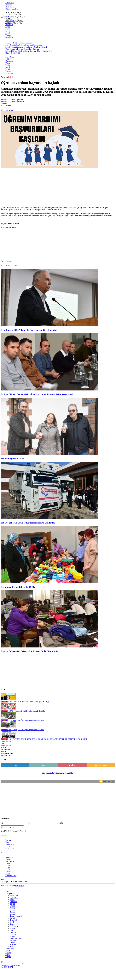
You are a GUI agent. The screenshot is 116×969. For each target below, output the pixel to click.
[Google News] (7, 110)
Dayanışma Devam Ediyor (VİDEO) (18, 587)
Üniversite (9, 25)
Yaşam (7, 27)
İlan (30, 49)
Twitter (15, 43)
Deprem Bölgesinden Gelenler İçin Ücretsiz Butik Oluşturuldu (29, 651)
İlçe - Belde (9, 21)
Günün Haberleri (11, 9)
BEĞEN (4, 743)
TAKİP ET (5, 747)
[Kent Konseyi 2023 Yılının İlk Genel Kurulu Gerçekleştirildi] (49, 326)
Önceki (3, 261)
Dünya (38, 51)
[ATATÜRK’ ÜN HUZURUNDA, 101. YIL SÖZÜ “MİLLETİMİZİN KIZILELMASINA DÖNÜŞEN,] (8, 737)
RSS (18, 53)
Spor (50, 51)
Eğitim (7, 29)
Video (7, 951)
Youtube (29, 43)
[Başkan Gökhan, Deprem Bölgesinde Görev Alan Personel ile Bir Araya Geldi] (49, 390)
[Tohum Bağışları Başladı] (49, 454)
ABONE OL (5, 755)
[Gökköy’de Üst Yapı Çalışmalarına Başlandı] (8, 718)
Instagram (21, 43)
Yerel (7, 49)
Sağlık (7, 23)
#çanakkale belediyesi (9, 227)
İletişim (13, 53)
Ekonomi (32, 51)
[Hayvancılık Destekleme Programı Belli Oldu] (8, 709)
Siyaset (14, 51)
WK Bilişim (19, 886)
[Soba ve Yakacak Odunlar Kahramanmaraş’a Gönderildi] (49, 518)
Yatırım (26, 49)
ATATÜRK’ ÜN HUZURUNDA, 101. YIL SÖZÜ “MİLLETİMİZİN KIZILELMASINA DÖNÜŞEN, (47, 739)
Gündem (35, 49)
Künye (7, 53)
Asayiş (7, 31)
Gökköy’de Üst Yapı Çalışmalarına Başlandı (26, 720)
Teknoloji (43, 47)
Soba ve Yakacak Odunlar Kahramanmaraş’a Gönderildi (28, 523)
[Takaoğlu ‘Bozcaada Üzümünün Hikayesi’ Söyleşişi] (8, 699)
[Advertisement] (58, 189)
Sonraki (9, 261)
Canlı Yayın (9, 7)
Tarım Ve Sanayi (27, 47)
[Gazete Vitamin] (7, 17)
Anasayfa (4, 77)
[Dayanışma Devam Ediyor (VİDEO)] (49, 583)
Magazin (44, 51)
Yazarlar (8, 953)
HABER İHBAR (7, 967)
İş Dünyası (19, 49)
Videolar (8, 5)
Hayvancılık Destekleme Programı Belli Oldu (26, 711)
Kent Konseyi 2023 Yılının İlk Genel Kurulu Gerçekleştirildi (29, 330)
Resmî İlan (9, 37)
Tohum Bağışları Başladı (12, 458)
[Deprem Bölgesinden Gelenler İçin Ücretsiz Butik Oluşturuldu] (49, 647)
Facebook (8, 43)
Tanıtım (12, 49)
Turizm (8, 35)
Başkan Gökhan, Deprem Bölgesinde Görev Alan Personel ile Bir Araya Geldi (37, 394)
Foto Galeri (9, 3)
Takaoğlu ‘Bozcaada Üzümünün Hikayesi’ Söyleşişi (28, 701)
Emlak (7, 33)
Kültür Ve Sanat (23, 51)
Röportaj (8, 51)
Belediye (36, 47)
